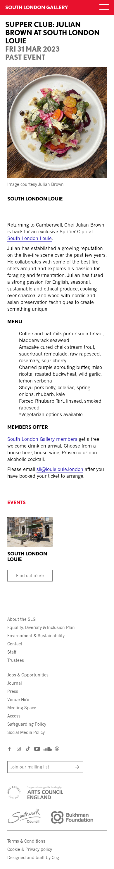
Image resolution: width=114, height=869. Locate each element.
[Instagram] (19, 748)
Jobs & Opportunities (28, 674)
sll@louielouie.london (60, 469)
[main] (57, 241)
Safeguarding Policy (26, 724)
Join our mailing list (30, 766)
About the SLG (21, 619)
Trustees (15, 660)
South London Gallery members (42, 439)
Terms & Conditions (26, 841)
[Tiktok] (28, 749)
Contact (14, 643)
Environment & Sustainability (36, 635)
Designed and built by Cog (33, 857)
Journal (14, 683)
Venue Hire (18, 699)
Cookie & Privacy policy (29, 849)
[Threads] (57, 749)
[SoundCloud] (47, 749)
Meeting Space (21, 707)
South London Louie (29, 238)
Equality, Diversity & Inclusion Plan (41, 627)
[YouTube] (36, 748)
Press (12, 691)
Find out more (30, 575)
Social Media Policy (26, 732)
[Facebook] (9, 748)
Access (13, 715)
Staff (11, 651)
